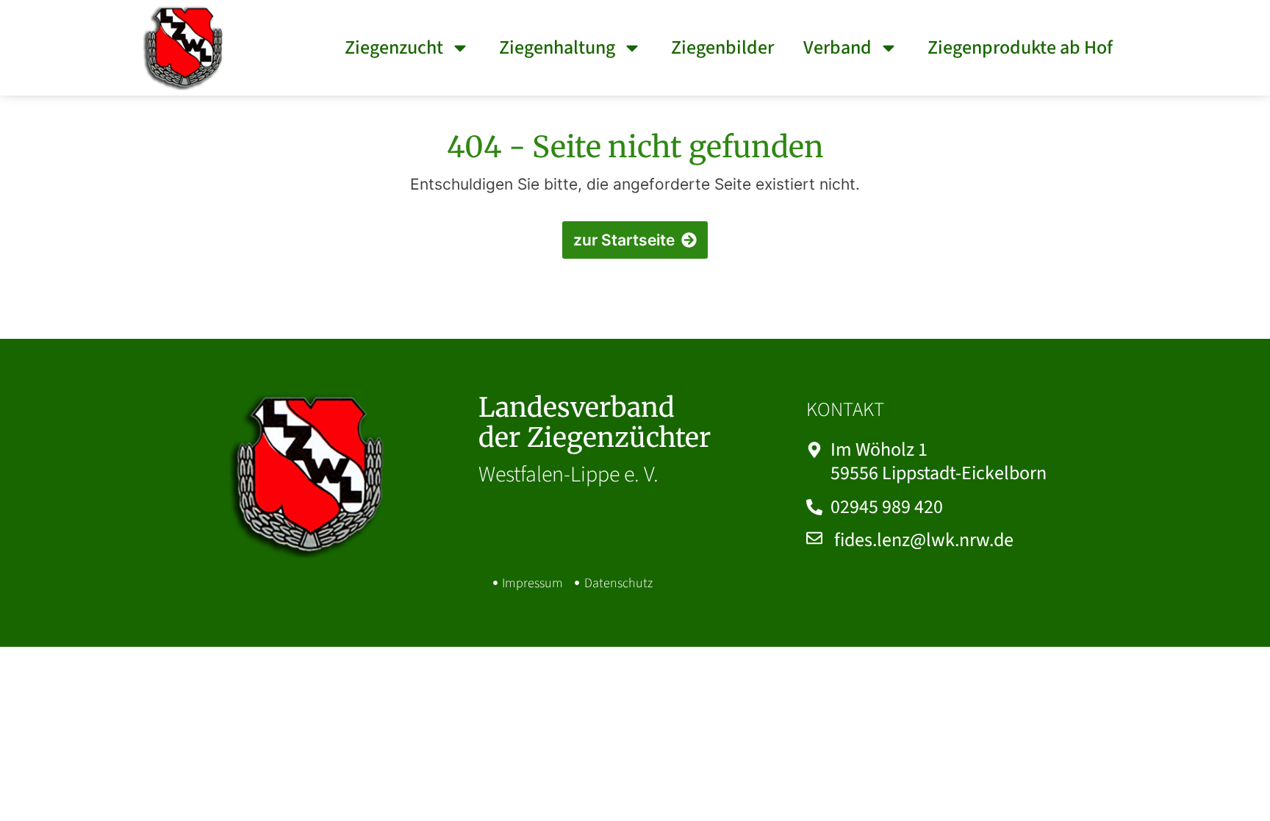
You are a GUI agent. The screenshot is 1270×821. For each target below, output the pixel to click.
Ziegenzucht (394, 47)
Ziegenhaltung (557, 47)
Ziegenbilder (722, 47)
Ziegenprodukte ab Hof (1020, 47)
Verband (837, 47)
